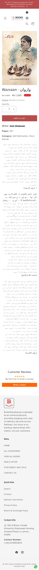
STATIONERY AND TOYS (15, 467)
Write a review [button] (19, 385)
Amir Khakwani (17, 126)
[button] (5, 18)
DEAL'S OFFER (10, 462)
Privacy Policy (10, 505)
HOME (7, 445)
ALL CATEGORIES (12, 451)
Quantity (5, 104)
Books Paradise (15, 564)
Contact (7, 494)
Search (7, 489)
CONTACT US (10, 473)
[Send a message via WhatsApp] (35, 566)
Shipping (5, 100)
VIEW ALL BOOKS (12, 456)
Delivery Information (13, 500)
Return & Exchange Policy (16, 511)
